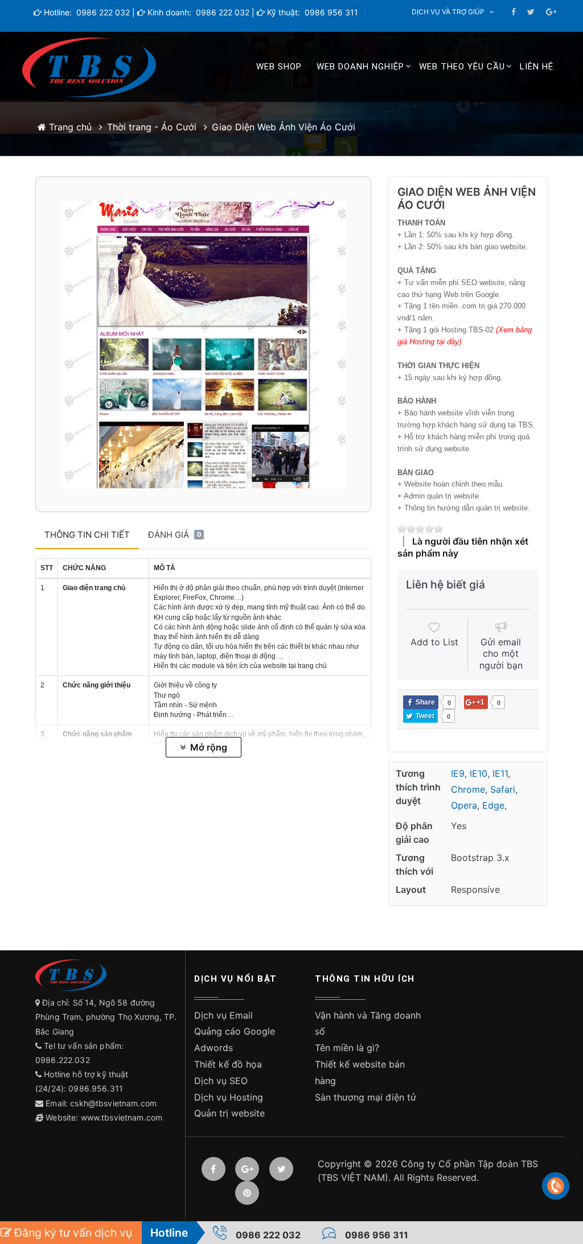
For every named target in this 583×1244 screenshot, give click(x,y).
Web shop (279, 66)
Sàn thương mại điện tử (365, 1097)
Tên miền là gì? (347, 1047)
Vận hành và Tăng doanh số (368, 1023)
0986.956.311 (96, 1088)
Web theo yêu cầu (462, 66)
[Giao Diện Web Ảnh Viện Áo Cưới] (203, 344)
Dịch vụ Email (223, 1015)
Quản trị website (229, 1113)
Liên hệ (536, 66)
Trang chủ (69, 127)
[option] (203, 344)
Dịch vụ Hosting (228, 1097)
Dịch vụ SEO (221, 1080)
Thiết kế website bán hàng (360, 1072)
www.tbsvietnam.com (122, 1117)
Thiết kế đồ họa (228, 1064)
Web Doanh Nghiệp (360, 66)
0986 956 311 (330, 12)
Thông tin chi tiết (87, 534)
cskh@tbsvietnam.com (113, 1103)
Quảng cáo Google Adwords (234, 1039)
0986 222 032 (102, 12)
